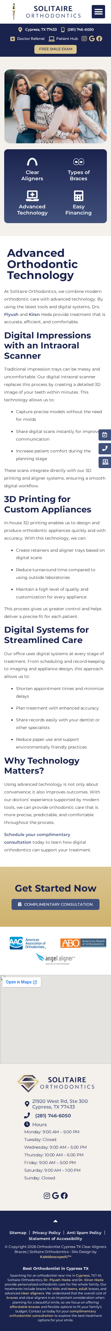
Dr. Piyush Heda (57, 1280)
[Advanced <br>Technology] (32, 196)
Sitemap (17, 1232)
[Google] (92, 39)
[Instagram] (84, 39)
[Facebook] (99, 39)
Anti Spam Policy (84, 1232)
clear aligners (32, 1293)
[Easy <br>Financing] (78, 196)
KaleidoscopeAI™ (55, 1256)
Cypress (83, 1276)
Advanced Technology (32, 209)
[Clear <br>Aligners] (32, 161)
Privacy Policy (47, 1232)
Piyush (11, 314)
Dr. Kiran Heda (91, 1280)
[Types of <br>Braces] (78, 161)
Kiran (34, 314)
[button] (98, 11)
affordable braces (25, 1307)
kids (56, 1289)
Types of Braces (79, 175)
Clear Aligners (32, 175)
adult (83, 1289)
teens (72, 1289)
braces (12, 1298)
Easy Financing (78, 209)
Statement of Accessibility (55, 1238)
